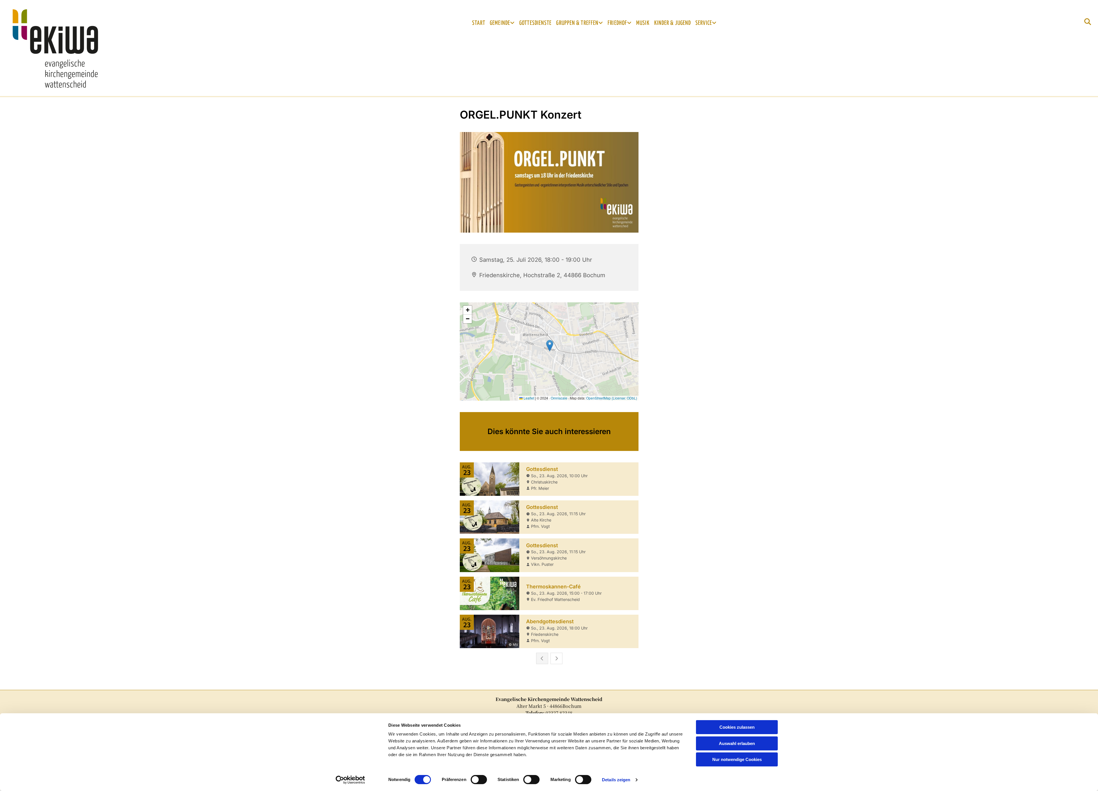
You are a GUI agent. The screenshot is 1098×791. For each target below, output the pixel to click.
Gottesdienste (535, 23)
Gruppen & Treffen (577, 23)
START (479, 23)
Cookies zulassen (737, 727)
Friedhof (617, 23)
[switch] (479, 779)
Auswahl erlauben (737, 743)
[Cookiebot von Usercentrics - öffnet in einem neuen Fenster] (350, 780)
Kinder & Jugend (672, 23)
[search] (1087, 21)
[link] (502, 23)
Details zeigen (616, 779)
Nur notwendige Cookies (737, 759)
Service (703, 23)
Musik (643, 23)
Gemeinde (500, 23)
